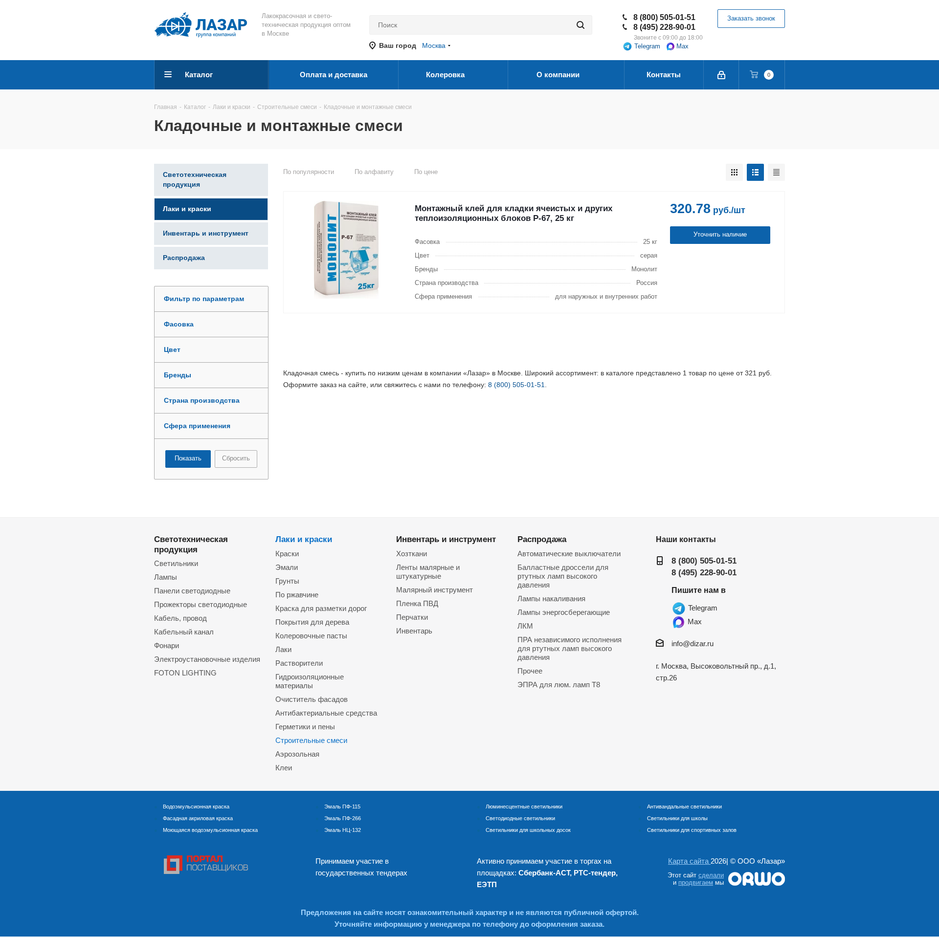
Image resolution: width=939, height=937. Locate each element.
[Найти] (580, 25)
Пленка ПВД (417, 603)
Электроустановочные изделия (207, 659)
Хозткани (411, 553)
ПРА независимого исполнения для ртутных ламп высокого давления (569, 648)
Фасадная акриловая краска (198, 818)
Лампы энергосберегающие (563, 612)
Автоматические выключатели (569, 553)
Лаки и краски (303, 539)
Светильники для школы (677, 818)
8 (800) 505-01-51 (664, 17)
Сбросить (236, 458)
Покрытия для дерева (312, 622)
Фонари (166, 645)
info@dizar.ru (692, 643)
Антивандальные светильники (684, 806)
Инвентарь (414, 631)
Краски (287, 553)
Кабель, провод (180, 618)
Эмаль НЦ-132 (342, 830)
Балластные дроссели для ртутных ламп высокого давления (562, 576)
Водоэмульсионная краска (196, 806)
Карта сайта (689, 861)
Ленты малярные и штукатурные (428, 571)
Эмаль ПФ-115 (342, 806)
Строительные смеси (311, 740)
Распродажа (541, 539)
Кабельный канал (184, 632)
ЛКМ (525, 626)
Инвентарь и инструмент (446, 539)
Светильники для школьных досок (528, 830)
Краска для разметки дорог (321, 608)
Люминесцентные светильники (524, 806)
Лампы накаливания (551, 598)
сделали (711, 875)
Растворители (299, 663)
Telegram (646, 46)
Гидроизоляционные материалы (309, 681)
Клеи (283, 767)
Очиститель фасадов (311, 699)
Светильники (176, 563)
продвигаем (695, 882)
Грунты (287, 581)
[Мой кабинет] (721, 74)
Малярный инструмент (434, 590)
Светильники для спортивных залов (692, 830)
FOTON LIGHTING (185, 673)
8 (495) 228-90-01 (664, 27)
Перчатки (412, 617)
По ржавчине (296, 594)
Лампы (165, 577)
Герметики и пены (305, 726)
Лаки (283, 649)
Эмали (286, 567)
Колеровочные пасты (311, 636)
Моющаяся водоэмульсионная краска (210, 830)
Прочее (529, 671)
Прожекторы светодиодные (200, 604)
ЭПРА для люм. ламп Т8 (558, 684)
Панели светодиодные (192, 591)
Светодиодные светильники (520, 818)
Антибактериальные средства (326, 713)
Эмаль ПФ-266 (342, 818)
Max (681, 46)
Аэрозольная (297, 754)
